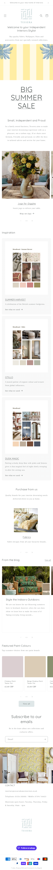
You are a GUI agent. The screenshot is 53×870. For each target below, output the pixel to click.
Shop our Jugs (26, 214)
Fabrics (27, 537)
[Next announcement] (48, 3)
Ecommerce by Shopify (34, 868)
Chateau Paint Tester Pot (10, 682)
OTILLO (9, 377)
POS (22, 868)
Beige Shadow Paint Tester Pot (35, 682)
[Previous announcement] (5, 3)
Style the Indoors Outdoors (22, 599)
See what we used (12, 309)
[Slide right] (32, 221)
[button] (5, 16)
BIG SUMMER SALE (26, 97)
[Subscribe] (45, 739)
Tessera (18, 868)
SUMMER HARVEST (15, 299)
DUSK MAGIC (12, 458)
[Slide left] (21, 221)
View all (48, 560)
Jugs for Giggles (27, 203)
